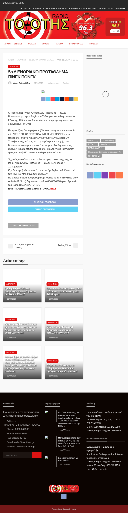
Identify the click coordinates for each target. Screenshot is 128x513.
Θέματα (32, 44)
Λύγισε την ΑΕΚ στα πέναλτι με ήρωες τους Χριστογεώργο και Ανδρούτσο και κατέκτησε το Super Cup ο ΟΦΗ (20, 328)
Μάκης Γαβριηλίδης (21, 83)
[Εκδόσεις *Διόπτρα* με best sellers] (50, 461)
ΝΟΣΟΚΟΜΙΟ (95, 148)
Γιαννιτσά (108, 140)
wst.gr (74, 509)
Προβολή (93, 44)
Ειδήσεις (18, 44)
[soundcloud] (119, 175)
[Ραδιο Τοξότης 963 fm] (54, 25)
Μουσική (46, 44)
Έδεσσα (93, 140)
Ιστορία (59, 44)
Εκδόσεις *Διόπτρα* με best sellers (68, 459)
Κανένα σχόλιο (53, 83)
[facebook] (90, 175)
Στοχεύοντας (76, 44)
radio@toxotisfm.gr (24, 442)
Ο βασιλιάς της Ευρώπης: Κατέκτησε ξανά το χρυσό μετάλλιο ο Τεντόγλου (59, 330)
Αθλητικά (14, 66)
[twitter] (97, 175)
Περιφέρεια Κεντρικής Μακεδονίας (105, 152)
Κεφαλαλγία (107, 144)
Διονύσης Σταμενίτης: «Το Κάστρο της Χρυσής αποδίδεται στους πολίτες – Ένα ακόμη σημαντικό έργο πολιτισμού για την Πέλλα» (69, 419)
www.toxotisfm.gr (26, 446)
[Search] (122, 43)
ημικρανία (94, 156)
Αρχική (7, 44)
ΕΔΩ (53, 188)
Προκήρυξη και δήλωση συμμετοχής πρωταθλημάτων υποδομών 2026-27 (20, 291)
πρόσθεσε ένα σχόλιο (25, 226)
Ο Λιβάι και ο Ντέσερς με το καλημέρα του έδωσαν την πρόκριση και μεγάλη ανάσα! (61, 368)
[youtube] (112, 175)
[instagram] (104, 175)
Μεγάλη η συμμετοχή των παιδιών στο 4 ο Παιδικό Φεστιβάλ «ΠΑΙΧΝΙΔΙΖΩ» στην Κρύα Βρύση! (69, 442)
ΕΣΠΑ (92, 144)
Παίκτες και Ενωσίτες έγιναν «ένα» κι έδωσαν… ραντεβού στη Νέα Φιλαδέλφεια (63, 291)
